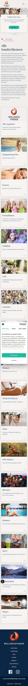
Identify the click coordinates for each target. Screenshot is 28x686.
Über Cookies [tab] (22, 328)
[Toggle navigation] (23, 3)
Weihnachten (8, 581)
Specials (14, 667)
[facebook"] (10, 672)
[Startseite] (2, 39)
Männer (5, 368)
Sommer (6, 520)
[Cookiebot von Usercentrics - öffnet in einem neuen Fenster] (19, 324)
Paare (4, 428)
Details (24, 134)
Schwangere (7, 459)
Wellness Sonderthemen (8, 40)
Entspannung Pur (10, 154)
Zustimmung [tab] (5, 328)
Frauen (5, 185)
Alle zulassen (14, 355)
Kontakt (14, 657)
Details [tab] (14, 328)
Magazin (14, 660)
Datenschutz (17, 684)
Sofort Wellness (14, 663)
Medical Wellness (10, 398)
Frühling (6, 246)
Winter (5, 611)
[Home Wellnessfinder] (14, 638)
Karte (14, 654)
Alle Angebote (8, 124)
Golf (4, 276)
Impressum (10, 684)
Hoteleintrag (14, 651)
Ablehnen (14, 360)
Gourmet (6, 307)
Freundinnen (8, 215)
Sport (4, 550)
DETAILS (14, 27)
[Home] (6, 4)
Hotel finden (14, 648)
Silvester (6, 489)
